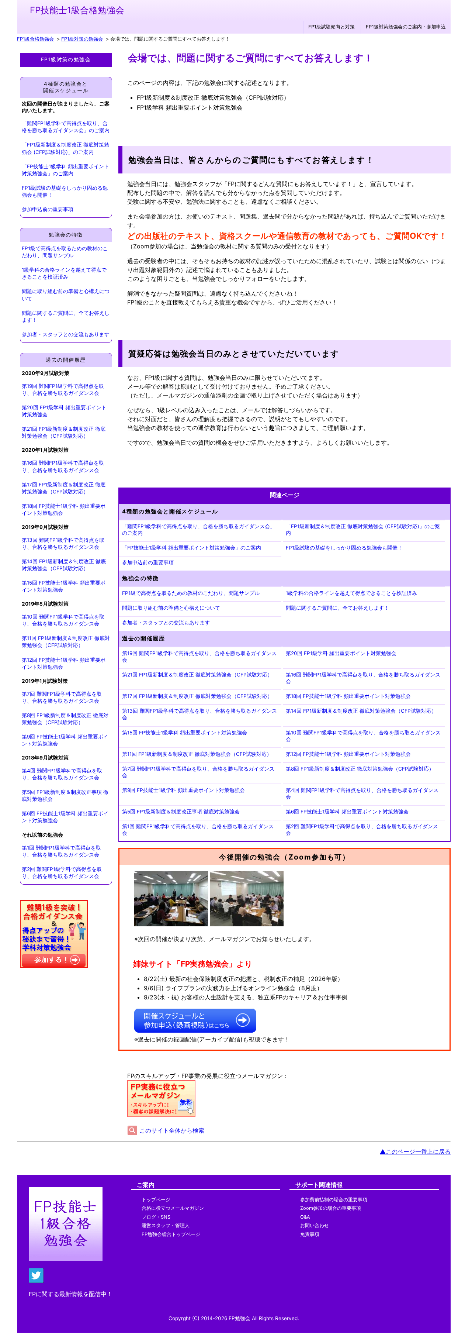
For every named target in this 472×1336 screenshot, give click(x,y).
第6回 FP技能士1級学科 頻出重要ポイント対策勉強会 (65, 816)
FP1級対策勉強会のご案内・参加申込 (406, 27)
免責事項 (309, 1234)
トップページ (156, 1199)
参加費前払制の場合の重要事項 (333, 1199)
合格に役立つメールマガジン (173, 1208)
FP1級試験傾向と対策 (331, 27)
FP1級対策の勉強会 (82, 39)
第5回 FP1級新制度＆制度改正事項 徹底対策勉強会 (65, 795)
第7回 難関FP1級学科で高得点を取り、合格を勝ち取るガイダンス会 (62, 697)
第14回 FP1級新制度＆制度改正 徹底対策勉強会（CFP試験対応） (64, 564)
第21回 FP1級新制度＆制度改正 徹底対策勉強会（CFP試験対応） (63, 432)
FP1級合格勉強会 (35, 39)
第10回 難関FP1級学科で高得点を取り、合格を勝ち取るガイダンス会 (63, 620)
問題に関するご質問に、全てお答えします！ (66, 316)
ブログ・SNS (156, 1217)
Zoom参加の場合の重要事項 (330, 1208)
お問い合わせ (314, 1225)
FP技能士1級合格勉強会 (77, 10)
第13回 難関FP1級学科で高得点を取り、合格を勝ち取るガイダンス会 (63, 543)
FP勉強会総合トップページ (171, 1234)
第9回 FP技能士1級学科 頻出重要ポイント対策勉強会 (65, 740)
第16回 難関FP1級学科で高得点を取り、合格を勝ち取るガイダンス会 (63, 466)
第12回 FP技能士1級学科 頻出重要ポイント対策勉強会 (63, 663)
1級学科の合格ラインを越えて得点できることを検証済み (64, 273)
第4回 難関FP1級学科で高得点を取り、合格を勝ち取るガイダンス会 (62, 774)
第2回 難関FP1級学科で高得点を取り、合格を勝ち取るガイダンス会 (62, 872)
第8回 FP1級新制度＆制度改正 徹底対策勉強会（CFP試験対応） (65, 718)
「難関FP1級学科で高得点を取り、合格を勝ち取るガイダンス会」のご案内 (66, 126)
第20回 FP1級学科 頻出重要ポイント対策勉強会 (64, 410)
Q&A (305, 1217)
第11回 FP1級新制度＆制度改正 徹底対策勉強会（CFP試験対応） (66, 641)
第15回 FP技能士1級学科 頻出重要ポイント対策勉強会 (63, 586)
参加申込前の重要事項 (47, 209)
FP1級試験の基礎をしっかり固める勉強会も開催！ (65, 191)
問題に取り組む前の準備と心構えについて (66, 294)
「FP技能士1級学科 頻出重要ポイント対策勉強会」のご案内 (65, 169)
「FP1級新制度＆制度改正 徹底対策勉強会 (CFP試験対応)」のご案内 (65, 148)
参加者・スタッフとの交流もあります (66, 334)
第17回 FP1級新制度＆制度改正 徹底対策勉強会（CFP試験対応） (63, 488)
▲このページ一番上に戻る (415, 1151)
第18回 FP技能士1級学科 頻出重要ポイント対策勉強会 (63, 509)
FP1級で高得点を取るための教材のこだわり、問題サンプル (65, 251)
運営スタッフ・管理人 (166, 1225)
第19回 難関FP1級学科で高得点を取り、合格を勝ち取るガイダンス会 (63, 389)
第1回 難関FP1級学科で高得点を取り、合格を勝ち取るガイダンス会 (61, 851)
